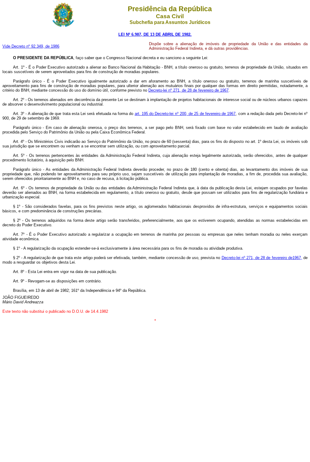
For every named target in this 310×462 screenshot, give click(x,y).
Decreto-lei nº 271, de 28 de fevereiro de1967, (262, 257)
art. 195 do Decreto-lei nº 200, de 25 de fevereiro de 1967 (185, 113)
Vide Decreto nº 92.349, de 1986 (30, 46)
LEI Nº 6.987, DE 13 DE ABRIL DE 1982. (155, 34)
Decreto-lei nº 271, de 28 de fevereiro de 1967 (188, 90)
